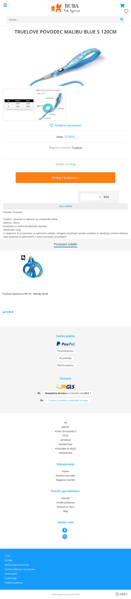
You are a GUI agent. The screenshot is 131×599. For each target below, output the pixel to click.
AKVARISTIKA (65, 444)
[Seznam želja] (123, 12)
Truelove (77, 147)
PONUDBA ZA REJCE (65, 448)
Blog (65, 511)
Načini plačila (11, 573)
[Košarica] (121, 5)
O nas (7, 555)
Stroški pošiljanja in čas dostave (20, 569)
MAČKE (65, 426)
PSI (65, 422)
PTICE (66, 435)
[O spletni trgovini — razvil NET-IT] (122, 594)
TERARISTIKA (65, 452)
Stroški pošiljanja (65, 502)
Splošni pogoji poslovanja (17, 564)
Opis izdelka (65, 206)
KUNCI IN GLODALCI (65, 431)
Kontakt (66, 498)
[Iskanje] (121, 19)
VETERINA (65, 439)
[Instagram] (65, 536)
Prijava (65, 471)
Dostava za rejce (65, 506)
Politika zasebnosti (14, 582)
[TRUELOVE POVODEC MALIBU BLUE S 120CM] (65, 65)
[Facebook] (65, 530)
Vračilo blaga (11, 578)
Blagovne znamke (65, 479)
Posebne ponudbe (65, 475)
